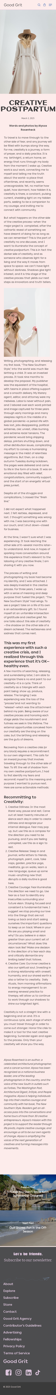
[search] (39, 3)
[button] (50, 3)
